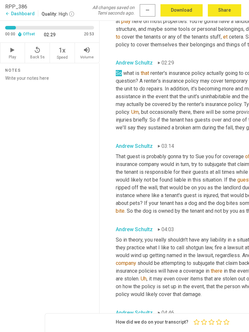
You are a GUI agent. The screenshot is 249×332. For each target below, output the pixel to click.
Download (181, 10)
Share (224, 10)
